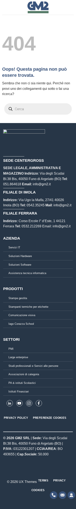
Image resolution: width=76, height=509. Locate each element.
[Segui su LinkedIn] (46, 472)
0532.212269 (31, 226)
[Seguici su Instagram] (35, 472)
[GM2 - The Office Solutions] (38, 7)
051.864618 (12, 184)
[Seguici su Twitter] (40, 472)
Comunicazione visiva (21, 315)
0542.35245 (36, 205)
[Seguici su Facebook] (30, 472)
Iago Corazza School (21, 323)
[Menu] (4, 7)
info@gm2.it (42, 184)
